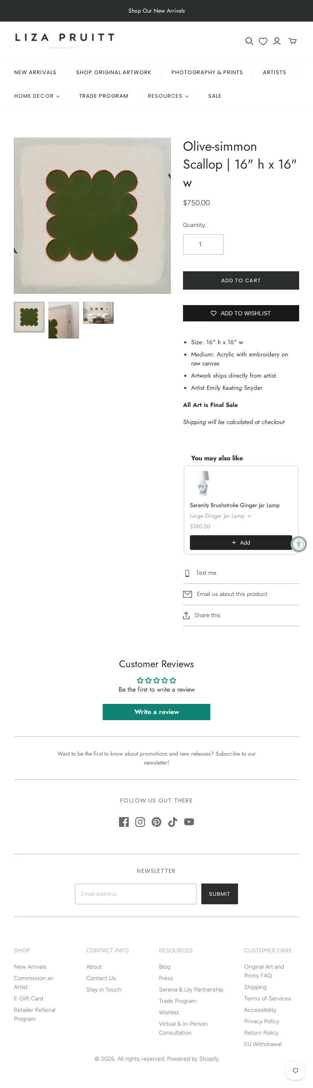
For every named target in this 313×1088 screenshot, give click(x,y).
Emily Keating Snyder (234, 387)
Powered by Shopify (193, 1058)
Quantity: (194, 225)
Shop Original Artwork (114, 72)
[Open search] (249, 41)
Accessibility (260, 1010)
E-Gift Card (28, 998)
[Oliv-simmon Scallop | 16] (29, 317)
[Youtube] (189, 822)
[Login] (277, 41)
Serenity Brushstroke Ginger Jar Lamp (235, 505)
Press (166, 978)
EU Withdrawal (263, 1044)
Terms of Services (267, 998)
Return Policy (261, 1032)
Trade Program (104, 96)
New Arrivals (35, 72)
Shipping (255, 987)
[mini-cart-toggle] (292, 41)
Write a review (156, 712)
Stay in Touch (103, 989)
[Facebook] (124, 822)
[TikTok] (173, 822)
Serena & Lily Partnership (191, 989)
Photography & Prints (208, 72)
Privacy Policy (261, 1021)
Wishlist (169, 1012)
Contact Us (101, 978)
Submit (219, 894)
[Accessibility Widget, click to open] (299, 544)
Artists (274, 72)
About (94, 966)
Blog (164, 966)
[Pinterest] (156, 822)
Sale (215, 96)
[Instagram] (140, 822)
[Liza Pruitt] (65, 41)
